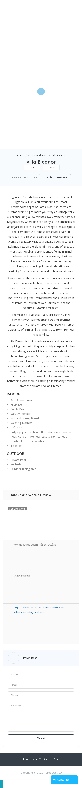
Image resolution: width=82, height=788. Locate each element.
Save (33, 167)
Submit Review (56, 177)
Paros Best (30, 658)
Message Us (61, 780)
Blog (56, 759)
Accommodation (37, 155)
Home (20, 155)
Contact (44, 759)
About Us (28, 759)
